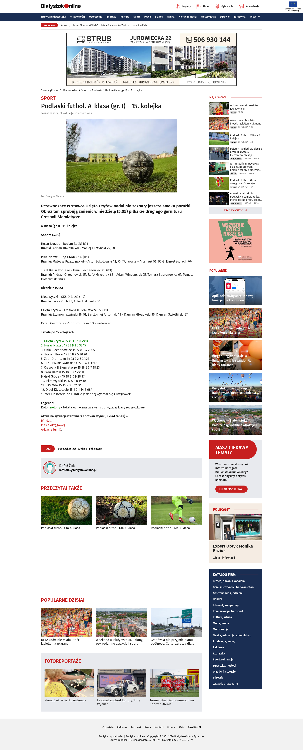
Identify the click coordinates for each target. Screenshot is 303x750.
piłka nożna (95, 449)
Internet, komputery (226, 605)
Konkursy (65, 25)
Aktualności (236, 159)
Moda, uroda (221, 623)
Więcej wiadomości (233, 210)
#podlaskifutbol (67, 449)
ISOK (181, 727)
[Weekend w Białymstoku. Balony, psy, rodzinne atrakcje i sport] (121, 622)
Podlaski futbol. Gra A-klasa (60, 528)
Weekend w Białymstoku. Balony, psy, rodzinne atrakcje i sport (119, 642)
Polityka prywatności (111, 736)
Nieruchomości (188, 16)
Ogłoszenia (227, 6)
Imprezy (186, 6)
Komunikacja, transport (228, 611)
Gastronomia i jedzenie (228, 593)
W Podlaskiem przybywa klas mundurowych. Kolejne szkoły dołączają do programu (244, 167)
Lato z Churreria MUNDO (85, 25)
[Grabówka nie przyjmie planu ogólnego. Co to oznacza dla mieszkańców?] (176, 622)
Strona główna (49, 90)
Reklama (218, 647)
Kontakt (159, 727)
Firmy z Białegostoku (53, 16)
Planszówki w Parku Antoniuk (65, 700)
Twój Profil (194, 727)
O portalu (108, 727)
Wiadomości (77, 16)
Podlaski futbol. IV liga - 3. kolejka (245, 137)
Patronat (136, 727)
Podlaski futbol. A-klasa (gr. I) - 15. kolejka (117, 90)
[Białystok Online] (61, 6)
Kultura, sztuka (222, 617)
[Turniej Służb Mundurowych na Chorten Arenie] (174, 683)
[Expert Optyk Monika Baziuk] (235, 527)
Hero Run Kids (139, 25)
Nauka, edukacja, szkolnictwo (232, 635)
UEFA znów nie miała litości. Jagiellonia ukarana (61, 642)
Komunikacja (252, 6)
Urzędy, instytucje (224, 671)
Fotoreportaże (63, 661)
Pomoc (171, 727)
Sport (136, 16)
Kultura (124, 16)
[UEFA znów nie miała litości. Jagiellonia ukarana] (66, 622)
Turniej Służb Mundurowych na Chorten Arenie (172, 702)
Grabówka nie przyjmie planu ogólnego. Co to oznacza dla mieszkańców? (172, 642)
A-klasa (82, 449)
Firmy (206, 6)
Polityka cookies (135, 736)
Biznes (159, 16)
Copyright (153, 736)
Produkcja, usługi (224, 641)
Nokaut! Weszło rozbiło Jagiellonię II (244, 107)
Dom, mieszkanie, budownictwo (233, 587)
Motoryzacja (208, 16)
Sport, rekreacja (223, 659)
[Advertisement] (121, 563)
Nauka (170, 16)
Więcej (253, 16)
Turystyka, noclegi (224, 665)
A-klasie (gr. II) (51, 429)
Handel (217, 599)
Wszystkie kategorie (225, 683)
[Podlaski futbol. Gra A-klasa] (66, 510)
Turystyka (239, 16)
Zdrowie (225, 16)
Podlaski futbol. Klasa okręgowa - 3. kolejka (243, 182)
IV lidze (46, 421)
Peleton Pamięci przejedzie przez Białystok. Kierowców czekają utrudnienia (246, 152)
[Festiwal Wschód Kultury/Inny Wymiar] (121, 683)
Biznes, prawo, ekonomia (229, 581)
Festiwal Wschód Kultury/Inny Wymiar (118, 702)
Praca (147, 16)
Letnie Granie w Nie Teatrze (115, 25)
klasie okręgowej (53, 425)
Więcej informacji (224, 557)
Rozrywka (219, 653)
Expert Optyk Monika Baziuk (233, 548)
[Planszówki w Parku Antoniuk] (69, 683)
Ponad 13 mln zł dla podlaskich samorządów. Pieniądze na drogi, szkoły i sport (245, 196)
